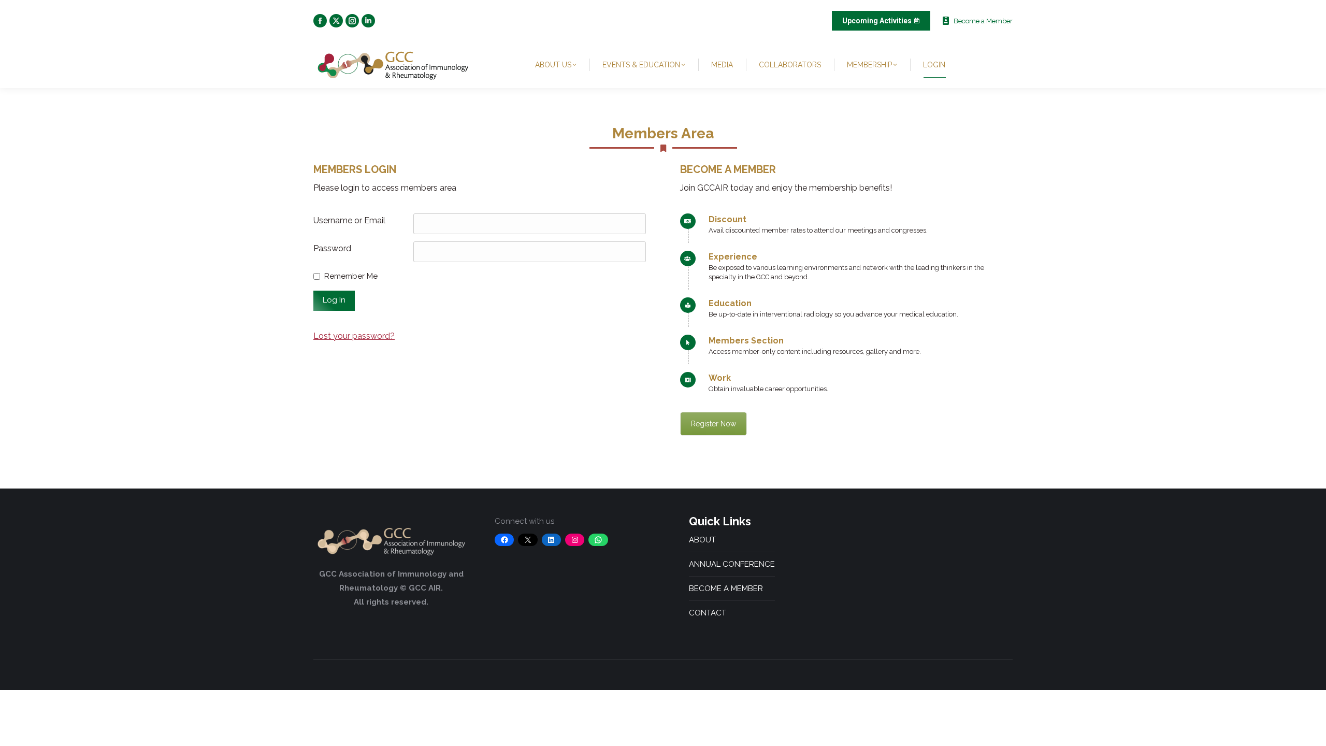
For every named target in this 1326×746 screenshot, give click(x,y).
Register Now (713, 424)
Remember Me (351, 276)
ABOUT (702, 539)
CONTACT (707, 613)
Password (332, 248)
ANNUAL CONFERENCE (732, 564)
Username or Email (349, 220)
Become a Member (983, 21)
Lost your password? (354, 336)
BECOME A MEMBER (726, 588)
